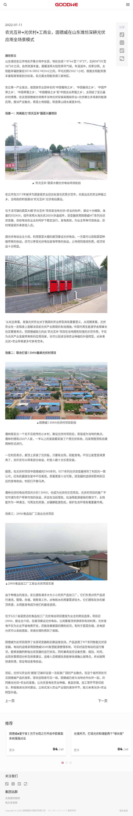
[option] (34, 742)
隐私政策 (123, 811)
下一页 (102, 701)
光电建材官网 (12, 798)
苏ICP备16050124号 (57, 811)
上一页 (10, 701)
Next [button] (121, 744)
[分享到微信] (122, 58)
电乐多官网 (11, 802)
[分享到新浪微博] (122, 50)
